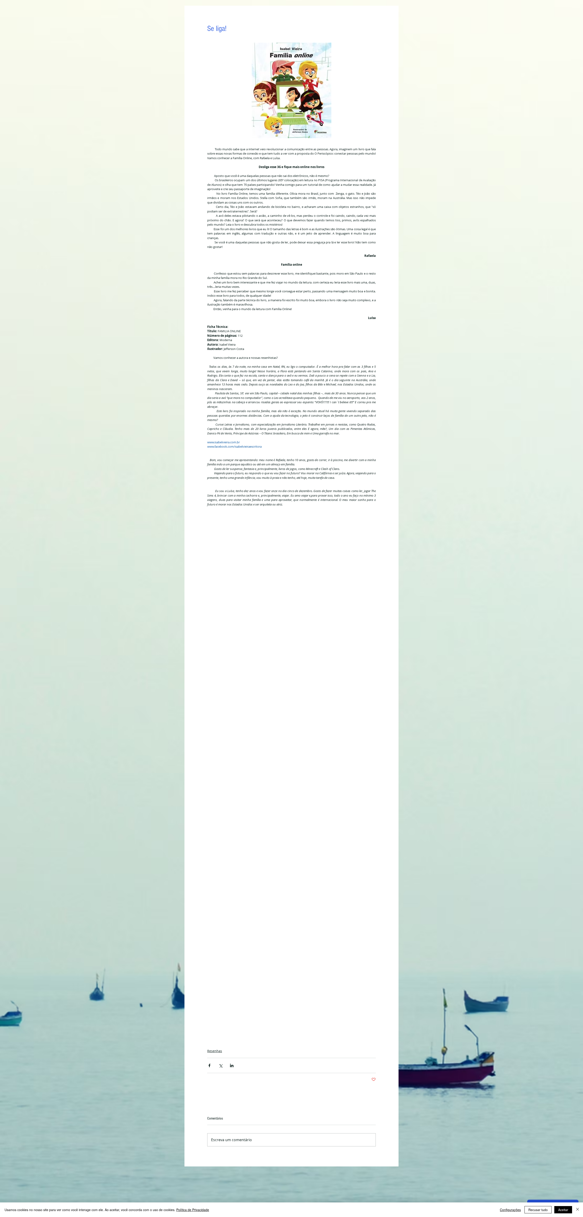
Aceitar (563, 1209)
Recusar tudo (538, 1209)
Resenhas (214, 1051)
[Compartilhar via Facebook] (209, 1065)
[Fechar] (577, 1209)
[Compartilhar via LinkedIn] (232, 1065)
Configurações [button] (510, 1209)
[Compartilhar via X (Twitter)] (220, 1065)
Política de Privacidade (192, 1209)
